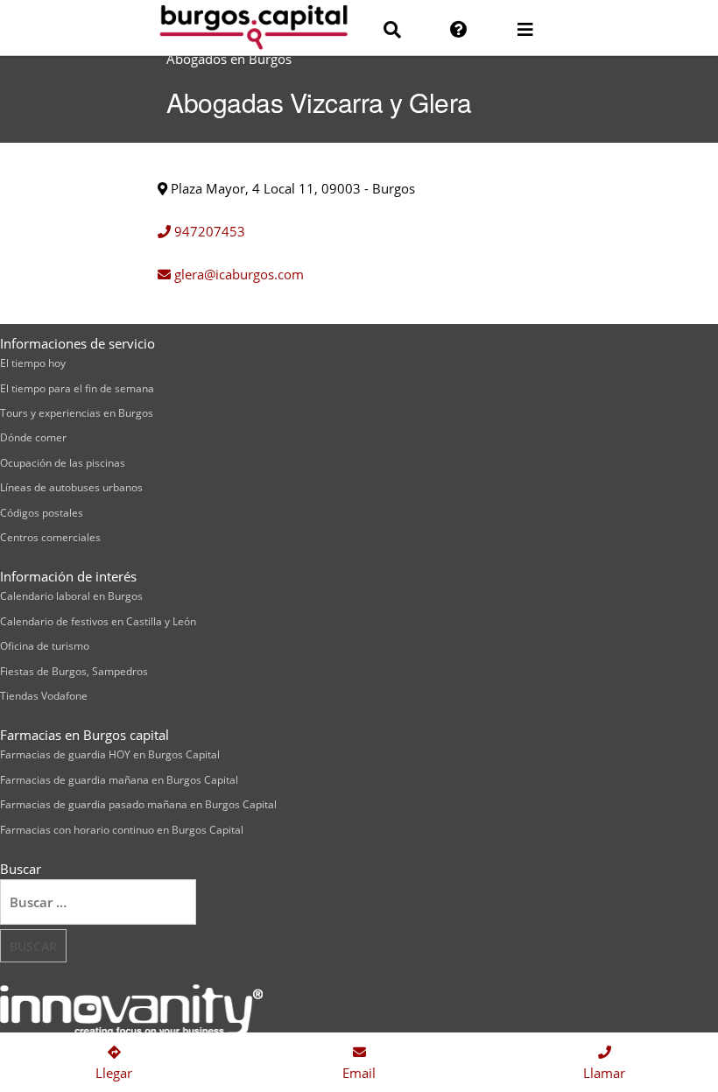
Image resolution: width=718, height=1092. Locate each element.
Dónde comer (33, 437)
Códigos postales (41, 512)
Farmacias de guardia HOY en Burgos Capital (110, 754)
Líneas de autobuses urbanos (71, 487)
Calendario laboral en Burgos (71, 595)
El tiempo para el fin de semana (77, 388)
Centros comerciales (50, 537)
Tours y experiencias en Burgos (76, 412)
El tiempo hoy (33, 363)
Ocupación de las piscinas (62, 462)
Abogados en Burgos (229, 58)
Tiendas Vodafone (44, 695)
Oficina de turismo (44, 645)
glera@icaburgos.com (237, 274)
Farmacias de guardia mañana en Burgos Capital (119, 779)
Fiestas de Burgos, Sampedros (74, 671)
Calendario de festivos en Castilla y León (98, 621)
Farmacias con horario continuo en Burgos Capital (121, 829)
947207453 (208, 231)
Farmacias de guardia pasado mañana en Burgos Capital (138, 804)
